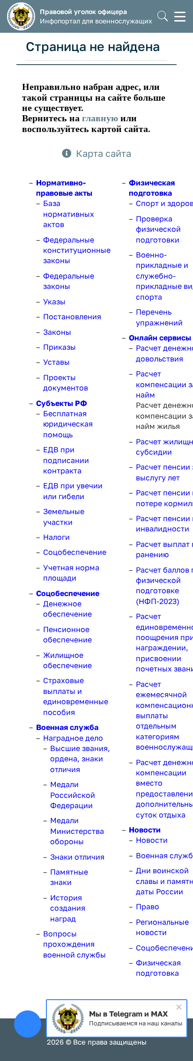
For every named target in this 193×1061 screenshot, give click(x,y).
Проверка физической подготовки (158, 229)
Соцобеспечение (74, 552)
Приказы (59, 347)
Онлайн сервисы (160, 337)
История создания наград (67, 908)
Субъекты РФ (61, 403)
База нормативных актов (68, 214)
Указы (54, 301)
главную (100, 118)
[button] (162, 17)
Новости (145, 829)
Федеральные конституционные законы (77, 250)
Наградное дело (73, 738)
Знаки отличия (77, 857)
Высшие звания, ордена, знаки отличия (80, 759)
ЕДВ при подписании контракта (66, 460)
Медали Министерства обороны (77, 831)
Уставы (56, 362)
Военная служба (67, 727)
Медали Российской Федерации (72, 795)
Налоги (56, 537)
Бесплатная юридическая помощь (68, 424)
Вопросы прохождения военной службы (74, 944)
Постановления (72, 316)
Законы (57, 332)
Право (147, 906)
